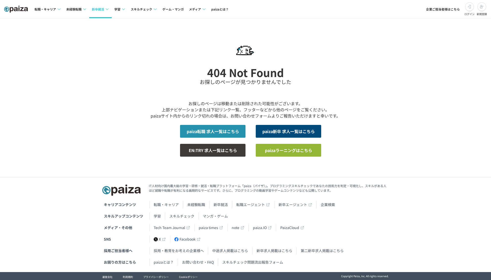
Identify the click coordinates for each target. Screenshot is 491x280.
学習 (157, 216)
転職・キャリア (166, 204)
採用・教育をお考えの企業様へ (179, 250)
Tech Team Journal (169, 227)
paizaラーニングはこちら (288, 150)
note (235, 227)
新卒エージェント (292, 204)
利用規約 (128, 277)
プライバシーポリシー (156, 277)
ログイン (469, 14)
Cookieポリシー (188, 277)
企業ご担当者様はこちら (443, 9)
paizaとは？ (220, 9)
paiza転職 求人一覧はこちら (213, 131)
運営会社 (107, 277)
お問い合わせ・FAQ (198, 262)
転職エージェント (250, 204)
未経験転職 (196, 204)
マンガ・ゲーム (215, 216)
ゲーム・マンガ (173, 9)
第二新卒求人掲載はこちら (322, 250)
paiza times (208, 227)
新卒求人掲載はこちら (274, 250)
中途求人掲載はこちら (230, 250)
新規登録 (482, 14)
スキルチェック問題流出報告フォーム (252, 262)
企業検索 (328, 204)
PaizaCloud (289, 227)
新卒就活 (221, 204)
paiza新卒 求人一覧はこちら (288, 131)
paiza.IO (260, 227)
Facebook (188, 239)
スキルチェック (181, 216)
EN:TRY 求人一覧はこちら (213, 150)
